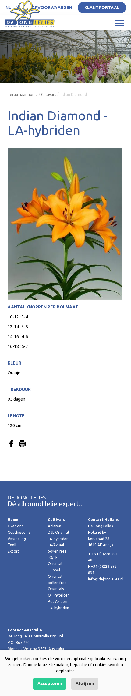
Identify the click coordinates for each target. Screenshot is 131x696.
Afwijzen (85, 683)
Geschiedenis (19, 532)
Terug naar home (23, 94)
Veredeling (17, 539)
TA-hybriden (58, 608)
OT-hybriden (59, 595)
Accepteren (49, 683)
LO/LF (52, 558)
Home (13, 520)
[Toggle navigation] (119, 22)
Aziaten (54, 526)
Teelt (12, 545)
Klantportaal (101, 7)
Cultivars (48, 94)
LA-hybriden (58, 539)
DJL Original (58, 532)
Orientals (56, 589)
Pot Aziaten (58, 602)
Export (13, 551)
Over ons (15, 526)
